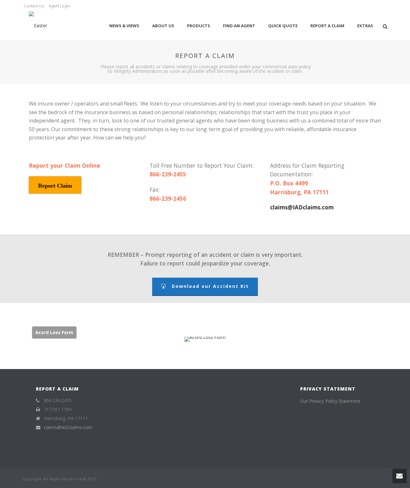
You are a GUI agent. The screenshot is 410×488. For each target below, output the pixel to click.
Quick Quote (283, 26)
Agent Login (59, 6)
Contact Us (34, 6)
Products (198, 26)
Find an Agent (239, 26)
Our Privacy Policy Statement (330, 401)
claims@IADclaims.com (302, 207)
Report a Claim (327, 26)
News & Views (124, 26)
